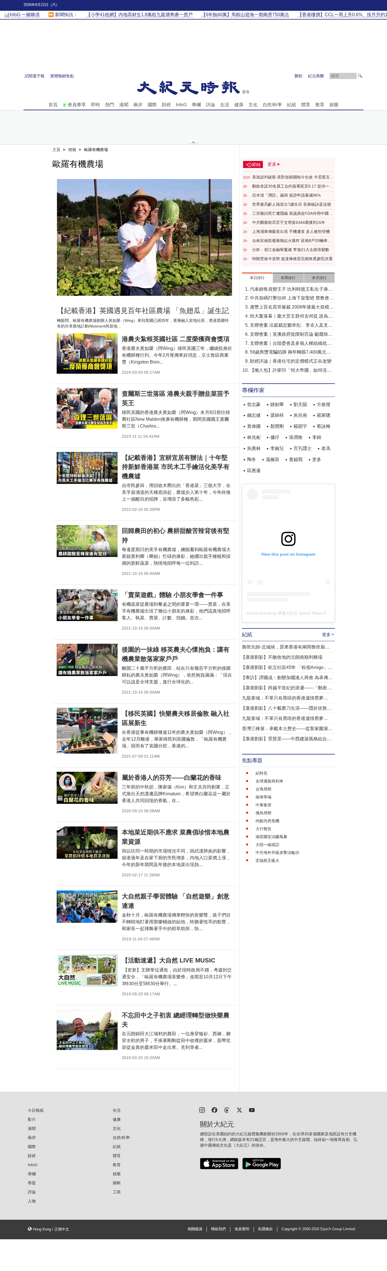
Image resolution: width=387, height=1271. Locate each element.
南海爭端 (263, 797)
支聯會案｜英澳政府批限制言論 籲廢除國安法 (291, 335)
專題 (32, 1183)
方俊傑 (323, 404)
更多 (316, 459)
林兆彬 (254, 437)
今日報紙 (36, 1110)
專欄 (196, 104)
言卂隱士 (303, 448)
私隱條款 (265, 1229)
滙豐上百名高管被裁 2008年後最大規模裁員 (292, 308)
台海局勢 (263, 789)
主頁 (56, 149)
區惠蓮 (254, 470)
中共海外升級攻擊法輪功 (277, 852)
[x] (239, 1109)
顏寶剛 (277, 426)
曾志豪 (254, 404)
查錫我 (296, 459)
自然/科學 (272, 104)
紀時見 (261, 773)
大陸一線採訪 (267, 844)
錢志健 (254, 415)
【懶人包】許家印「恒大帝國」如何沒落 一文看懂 (290, 371)
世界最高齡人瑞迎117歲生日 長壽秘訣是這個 (291, 204)
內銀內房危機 (267, 821)
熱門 (109, 104)
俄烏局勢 (263, 813)
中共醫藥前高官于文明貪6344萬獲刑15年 (288, 222)
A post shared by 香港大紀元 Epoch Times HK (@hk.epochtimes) (305, 613)
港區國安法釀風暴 (271, 836)
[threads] (227, 1109)
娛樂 (334, 104)
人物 (32, 1201)
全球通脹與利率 (269, 781)
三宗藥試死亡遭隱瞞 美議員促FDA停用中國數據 (292, 213)
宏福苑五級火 (267, 860)
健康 (238, 104)
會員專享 (77, 104)
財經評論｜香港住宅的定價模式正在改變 (290, 361)
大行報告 (263, 828)
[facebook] (214, 1109)
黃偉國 (254, 426)
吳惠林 (254, 448)
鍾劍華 (277, 404)
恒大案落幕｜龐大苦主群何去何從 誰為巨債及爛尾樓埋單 (291, 317)
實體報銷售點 (62, 76)
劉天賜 (300, 404)
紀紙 (291, 104)
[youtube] (252, 1109)
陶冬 (251, 459)
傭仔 (274, 437)
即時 (95, 104)
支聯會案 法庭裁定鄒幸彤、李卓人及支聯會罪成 (291, 326)
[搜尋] (360, 76)
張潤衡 (296, 437)
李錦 (316, 437)
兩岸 (138, 104)
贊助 (298, 76)
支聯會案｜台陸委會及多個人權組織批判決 (290, 344)
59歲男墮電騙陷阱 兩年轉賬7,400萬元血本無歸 (290, 353)
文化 (253, 104)
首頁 (53, 104)
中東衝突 (263, 805)
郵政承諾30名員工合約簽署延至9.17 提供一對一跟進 (292, 186)
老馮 (325, 448)
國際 (152, 104)
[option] (144, 237)
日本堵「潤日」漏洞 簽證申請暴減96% (286, 195)
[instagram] (202, 1109)
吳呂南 (300, 415)
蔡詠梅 (323, 426)
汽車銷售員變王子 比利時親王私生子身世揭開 (291, 290)
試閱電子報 (34, 76)
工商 (117, 1192)
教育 (319, 104)
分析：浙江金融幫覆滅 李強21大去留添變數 (290, 249)
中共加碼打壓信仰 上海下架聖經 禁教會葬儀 (292, 298)
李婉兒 (277, 448)
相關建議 (195, 1229)
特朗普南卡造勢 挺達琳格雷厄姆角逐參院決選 (292, 258)
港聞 (123, 104)
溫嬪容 (272, 459)
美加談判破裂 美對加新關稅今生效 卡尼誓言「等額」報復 (291, 177)
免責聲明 (242, 1229)
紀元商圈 (316, 76)
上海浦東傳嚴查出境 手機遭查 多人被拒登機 (291, 231)
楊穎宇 (300, 426)
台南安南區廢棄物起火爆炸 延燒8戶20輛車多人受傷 (291, 240)
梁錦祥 (277, 415)
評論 (210, 104)
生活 (224, 104)
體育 (305, 104)
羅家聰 (323, 415)
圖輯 (117, 1183)
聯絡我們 (218, 1229)
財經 (166, 104)
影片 (32, 1119)
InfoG (181, 104)
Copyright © (292, 1229)
